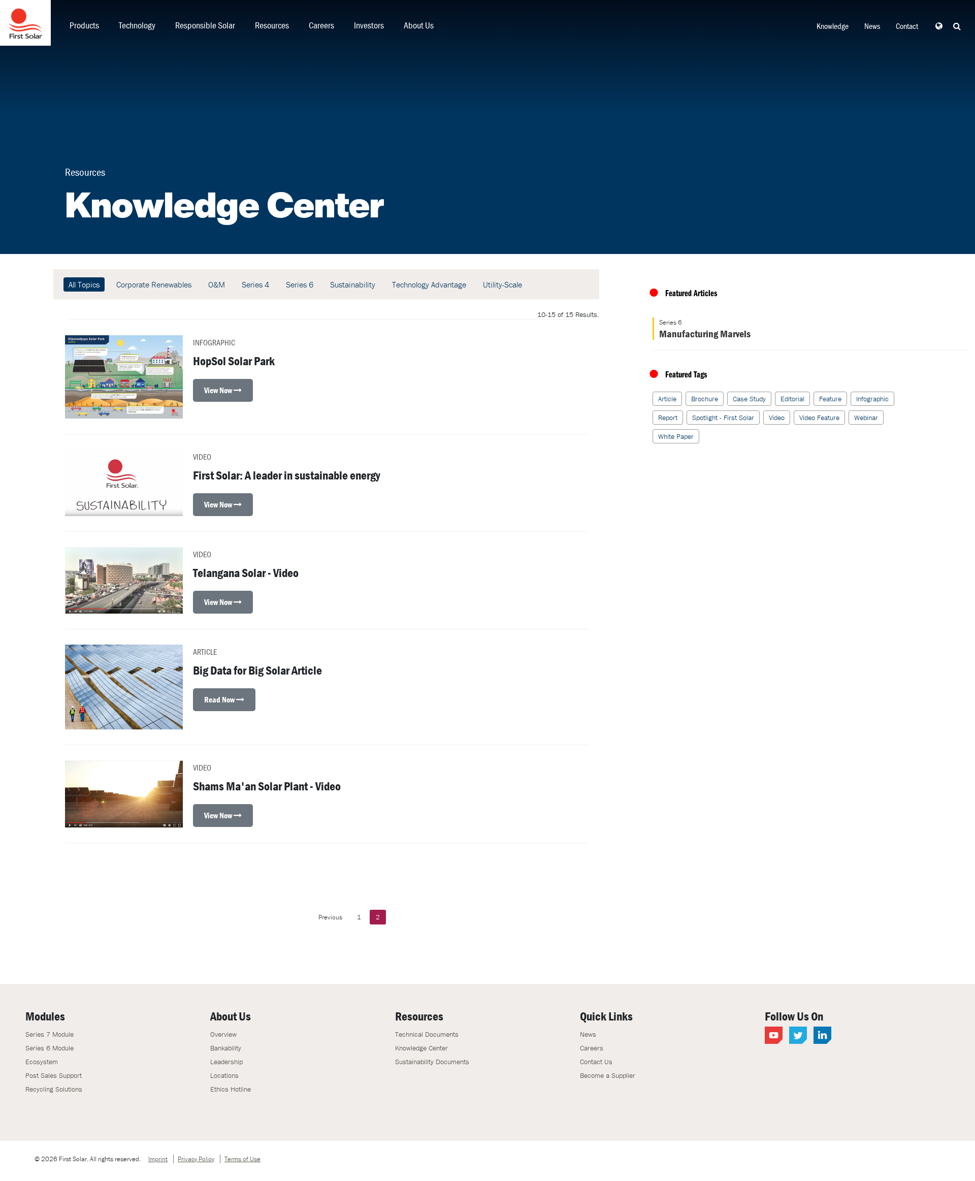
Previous (330, 917)
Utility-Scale (502, 284)
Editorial (792, 398)
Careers (321, 25)
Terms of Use (242, 1159)
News (872, 26)
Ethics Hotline (230, 1089)
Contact (907, 26)
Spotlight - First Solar (723, 417)
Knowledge (833, 26)
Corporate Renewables (153, 284)
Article (667, 398)
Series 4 (255, 284)
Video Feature (819, 417)
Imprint (158, 1159)
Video (777, 417)
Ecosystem (41, 1061)
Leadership (226, 1061)
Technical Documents (427, 1034)
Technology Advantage (429, 284)
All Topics (84, 284)
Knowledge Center (421, 1047)
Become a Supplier (607, 1075)
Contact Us (596, 1061)
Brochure (704, 398)
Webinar (866, 417)
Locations (224, 1075)
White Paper (676, 436)
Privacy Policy (196, 1159)
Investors (369, 25)
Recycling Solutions (53, 1089)
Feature (830, 398)
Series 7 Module (49, 1034)
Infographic (872, 398)
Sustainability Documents (432, 1061)
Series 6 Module (49, 1047)
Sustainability (352, 284)
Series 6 (299, 284)
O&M (216, 284)
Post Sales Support (53, 1075)
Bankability (225, 1047)
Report (667, 417)
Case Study (749, 398)
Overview (223, 1034)
